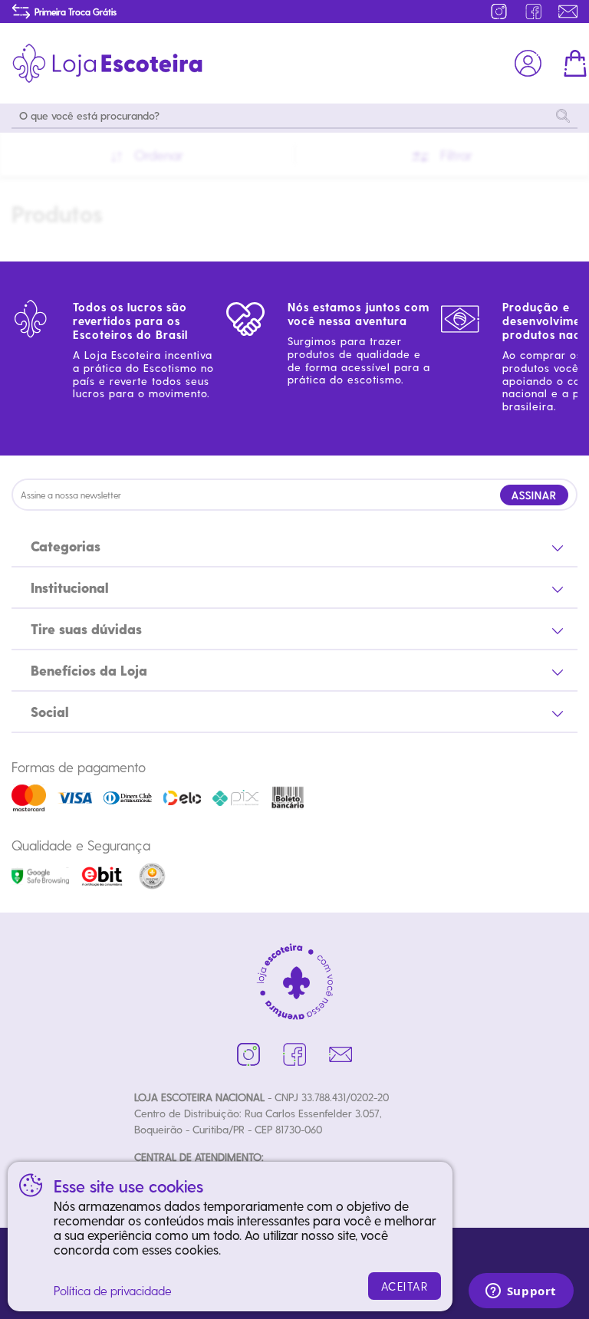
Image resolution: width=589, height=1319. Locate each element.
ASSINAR (534, 495)
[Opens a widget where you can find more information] (521, 1292)
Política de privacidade (113, 1290)
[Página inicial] (107, 63)
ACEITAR (405, 1286)
